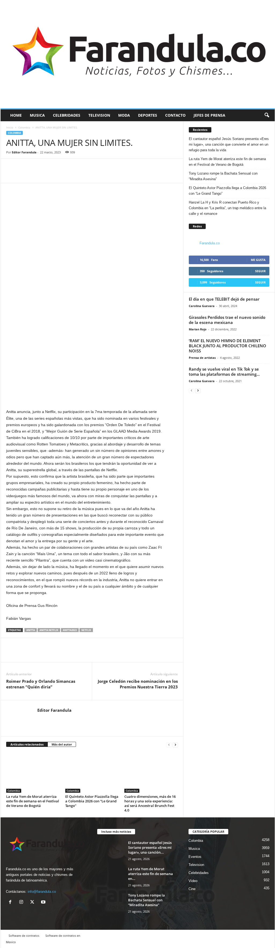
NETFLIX (86, 630)
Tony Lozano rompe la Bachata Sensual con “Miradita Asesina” (223, 176)
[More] (36, 174)
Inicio (9, 127)
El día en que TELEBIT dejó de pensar (224, 299)
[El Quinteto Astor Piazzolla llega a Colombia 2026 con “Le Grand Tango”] (92, 773)
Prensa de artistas (202, 358)
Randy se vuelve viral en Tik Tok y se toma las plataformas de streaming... (224, 371)
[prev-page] (169, 744)
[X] (33, 903)
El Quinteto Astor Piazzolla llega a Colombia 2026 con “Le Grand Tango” (91, 801)
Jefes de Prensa (209, 115)
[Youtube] (44, 903)
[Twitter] (24, 174)
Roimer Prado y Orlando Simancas (40, 683)
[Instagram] (22, 903)
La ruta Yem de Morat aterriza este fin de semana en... (150, 873)
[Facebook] (11, 174)
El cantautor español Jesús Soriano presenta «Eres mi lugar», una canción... (150, 847)
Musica (37, 115)
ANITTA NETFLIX (48, 630)
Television (99, 115)
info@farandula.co (42, 892)
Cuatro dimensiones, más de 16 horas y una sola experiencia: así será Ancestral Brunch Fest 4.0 (150, 803)
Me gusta (258, 260)
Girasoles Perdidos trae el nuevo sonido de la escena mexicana (227, 320)
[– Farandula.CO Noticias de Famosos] (138, 54)
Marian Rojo (198, 329)
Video (193, 881)
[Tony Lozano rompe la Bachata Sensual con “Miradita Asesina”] (110, 903)
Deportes (147, 115)
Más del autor (62, 744)
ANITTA (30, 630)
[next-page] (175, 744)
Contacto (175, 115)
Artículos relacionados (27, 744)
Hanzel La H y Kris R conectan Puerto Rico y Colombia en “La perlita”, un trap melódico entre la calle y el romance (227, 208)
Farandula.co (210, 243)
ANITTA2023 (70, 630)
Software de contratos (24, 936)
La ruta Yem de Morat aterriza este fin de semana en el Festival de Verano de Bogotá (32, 801)
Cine (192, 889)
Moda (124, 115)
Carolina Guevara (202, 306)
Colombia (24, 127)
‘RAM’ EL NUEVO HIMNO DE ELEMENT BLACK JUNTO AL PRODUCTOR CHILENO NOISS (227, 345)
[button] (267, 115)
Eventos (195, 857)
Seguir (260, 271)
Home (16, 115)
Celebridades (66, 115)
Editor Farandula (24, 152)
